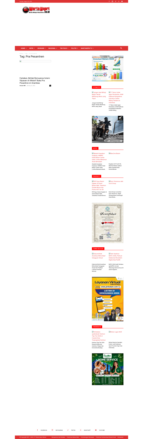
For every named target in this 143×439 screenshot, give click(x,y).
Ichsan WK (22, 85)
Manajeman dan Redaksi (58, 437)
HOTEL (95, 148)
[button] (121, 48)
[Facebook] (109, 1)
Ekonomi (41, 48)
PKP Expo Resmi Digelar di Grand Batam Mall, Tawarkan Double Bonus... (99, 193)
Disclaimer (120, 437)
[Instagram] (112, 1)
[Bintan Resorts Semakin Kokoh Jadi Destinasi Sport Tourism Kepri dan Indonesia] (116, 336)
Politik (73, 48)
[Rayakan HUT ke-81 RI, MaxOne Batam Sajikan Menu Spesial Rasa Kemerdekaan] (116, 157)
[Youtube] (122, 1)
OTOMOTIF (96, 87)
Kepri (31, 48)
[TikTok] (115, 1)
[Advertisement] (88, 9)
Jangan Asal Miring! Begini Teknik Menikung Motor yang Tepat (98, 104)
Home (23, 48)
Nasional (52, 48)
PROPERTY (96, 176)
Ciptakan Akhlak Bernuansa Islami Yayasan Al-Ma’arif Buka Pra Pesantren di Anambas (35, 80)
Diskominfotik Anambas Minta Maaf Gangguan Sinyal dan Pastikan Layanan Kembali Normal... (99, 268)
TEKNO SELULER (98, 249)
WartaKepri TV (86, 48)
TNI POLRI (63, 48)
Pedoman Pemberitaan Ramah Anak (106, 437)
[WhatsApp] (118, 1)
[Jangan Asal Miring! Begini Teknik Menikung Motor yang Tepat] (99, 96)
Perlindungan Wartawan (87, 437)
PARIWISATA (97, 327)
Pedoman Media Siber (73, 437)
